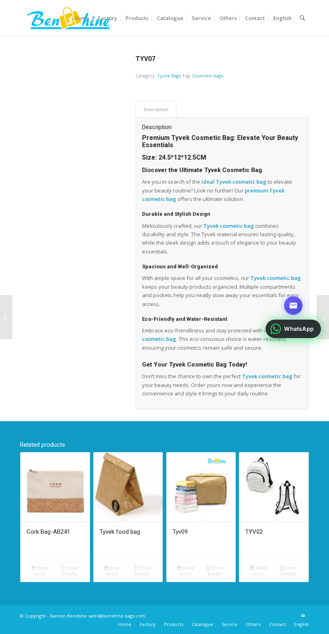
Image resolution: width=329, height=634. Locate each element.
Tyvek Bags (169, 76)
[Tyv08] (323, 317)
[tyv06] (6, 317)
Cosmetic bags (207, 76)
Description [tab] (156, 109)
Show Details (70, 571)
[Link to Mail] (303, 616)
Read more (40, 571)
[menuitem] (81, 18)
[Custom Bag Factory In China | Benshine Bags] (68, 18)
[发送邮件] (293, 305)
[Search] (302, 18)
